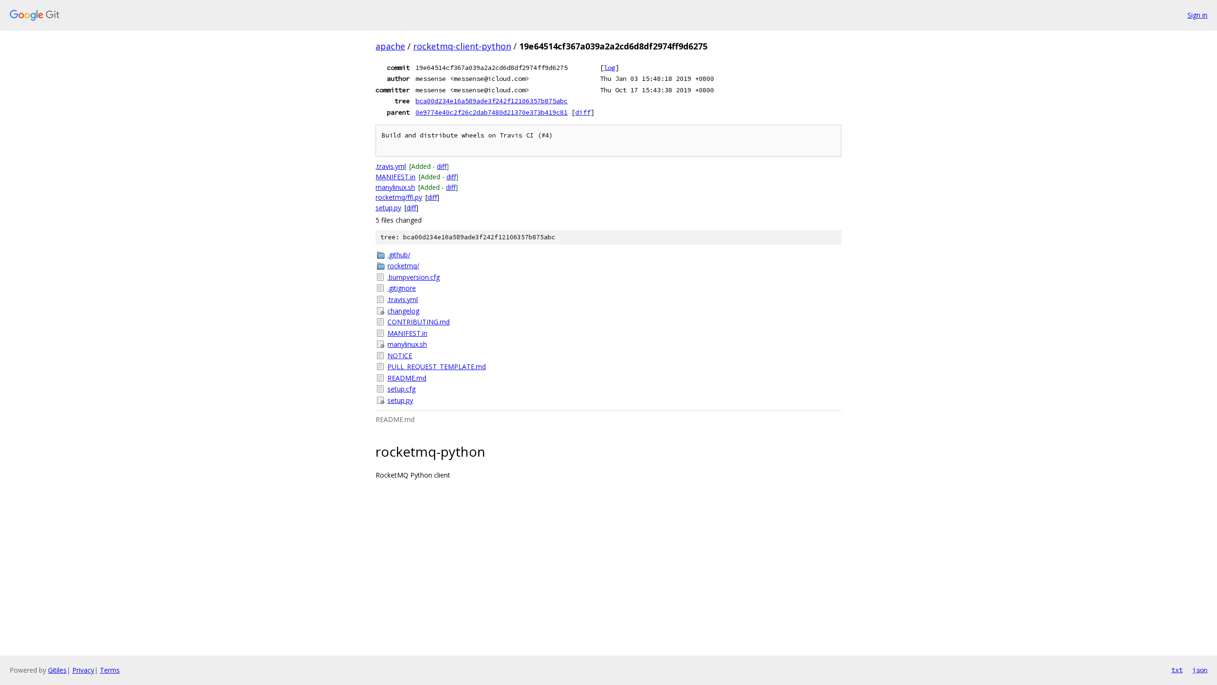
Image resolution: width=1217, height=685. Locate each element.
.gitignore (401, 288)
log (609, 67)
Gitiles (57, 670)
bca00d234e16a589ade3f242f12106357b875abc (491, 101)
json (1199, 669)
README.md (406, 377)
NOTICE (399, 355)
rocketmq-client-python (462, 46)
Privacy (83, 670)
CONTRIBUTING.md (418, 321)
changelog (403, 310)
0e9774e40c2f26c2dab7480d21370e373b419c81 (491, 112)
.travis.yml (391, 166)
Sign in (1197, 15)
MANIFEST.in (395, 176)
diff (582, 112)
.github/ (398, 254)
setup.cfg (401, 388)
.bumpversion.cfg (413, 277)
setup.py (388, 207)
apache (390, 46)
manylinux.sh (395, 187)
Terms (110, 670)
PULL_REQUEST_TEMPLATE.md (436, 366)
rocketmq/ (403, 265)
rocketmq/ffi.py (399, 197)
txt (1177, 669)
